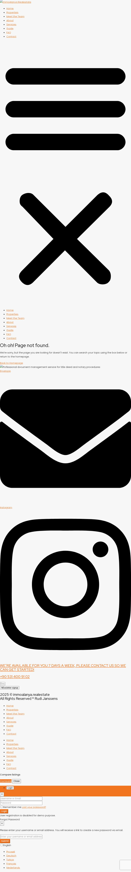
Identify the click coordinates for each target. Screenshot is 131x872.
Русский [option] (10, 851)
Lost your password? (34, 807)
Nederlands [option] (13, 867)
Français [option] (11, 863)
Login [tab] (10, 788)
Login (4, 811)
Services (11, 24)
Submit (5, 841)
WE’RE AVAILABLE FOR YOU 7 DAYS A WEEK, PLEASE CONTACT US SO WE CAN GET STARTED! (63, 667)
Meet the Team (15, 16)
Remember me (12, 807)
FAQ (8, 32)
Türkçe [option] (10, 859)
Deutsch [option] (11, 855)
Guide (9, 28)
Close (16, 781)
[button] (65, 173)
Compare (6, 781)
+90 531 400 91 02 (15, 676)
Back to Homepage (11, 363)
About (10, 20)
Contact (11, 36)
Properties (12, 12)
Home (10, 8)
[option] (68, 852)
